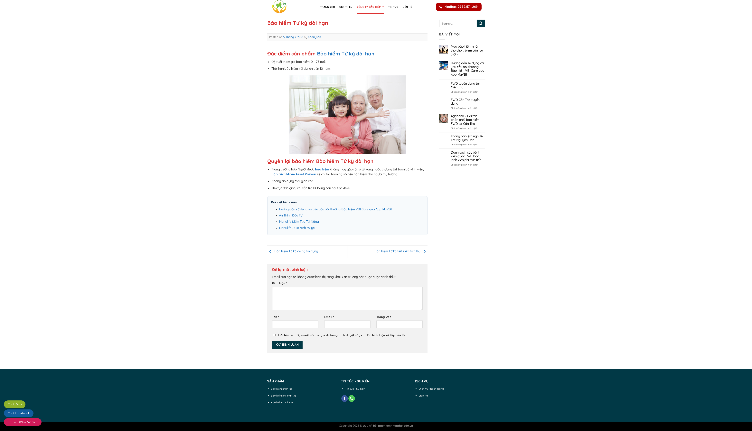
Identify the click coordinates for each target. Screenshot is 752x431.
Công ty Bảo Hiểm (369, 6)
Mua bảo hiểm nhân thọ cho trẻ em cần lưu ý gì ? (467, 50)
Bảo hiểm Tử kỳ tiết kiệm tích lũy (397, 251)
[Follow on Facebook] (344, 398)
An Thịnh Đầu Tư (290, 215)
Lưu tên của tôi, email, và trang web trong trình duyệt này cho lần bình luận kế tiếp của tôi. (342, 335)
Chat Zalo (15, 404)
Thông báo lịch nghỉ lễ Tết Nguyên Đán (467, 138)
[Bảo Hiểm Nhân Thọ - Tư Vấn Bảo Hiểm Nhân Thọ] (290, 7)
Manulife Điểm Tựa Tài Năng (299, 222)
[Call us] (351, 398)
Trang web (383, 317)
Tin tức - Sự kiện (355, 388)
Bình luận (279, 283)
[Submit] (481, 23)
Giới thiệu (345, 6)
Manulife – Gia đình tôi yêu (297, 228)
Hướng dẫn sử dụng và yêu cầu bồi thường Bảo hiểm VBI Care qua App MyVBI (335, 209)
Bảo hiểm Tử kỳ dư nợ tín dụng (296, 251)
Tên (275, 317)
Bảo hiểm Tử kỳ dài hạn (345, 53)
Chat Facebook (19, 413)
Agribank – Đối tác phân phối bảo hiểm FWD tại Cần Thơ (465, 119)
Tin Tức (393, 6)
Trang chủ (327, 6)
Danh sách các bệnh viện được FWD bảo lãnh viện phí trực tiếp (466, 156)
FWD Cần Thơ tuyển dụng (465, 101)
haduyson (314, 37)
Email (329, 317)
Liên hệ (407, 6)
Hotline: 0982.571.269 (23, 422)
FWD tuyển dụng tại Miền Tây (465, 85)
